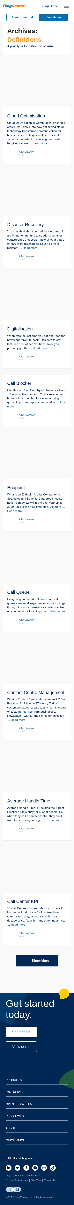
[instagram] (44, 1168)
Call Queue (18, 592)
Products (14, 1080)
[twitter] (17, 1168)
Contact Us (50, 1180)
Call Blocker (19, 383)
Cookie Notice (34, 1175)
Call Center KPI (22, 901)
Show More (40, 960)
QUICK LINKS (15, 1140)
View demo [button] (21, 1047)
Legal (9, 1175)
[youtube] (35, 1168)
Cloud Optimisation (26, 115)
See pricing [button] (21, 1032)
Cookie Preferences (17, 1180)
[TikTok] (53, 1168)
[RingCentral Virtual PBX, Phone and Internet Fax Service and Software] (14, 6)
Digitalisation (20, 328)
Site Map (36, 1180)
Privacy (19, 1175)
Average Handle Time (28, 800)
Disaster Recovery (25, 224)
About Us (13, 1128)
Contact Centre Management (35, 692)
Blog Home (50, 6)
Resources (15, 1116)
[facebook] (26, 1168)
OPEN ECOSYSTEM (19, 1104)
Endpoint (16, 487)
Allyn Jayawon (27, 151)
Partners (13, 1092)
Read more (39, 143)
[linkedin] (9, 1168)
